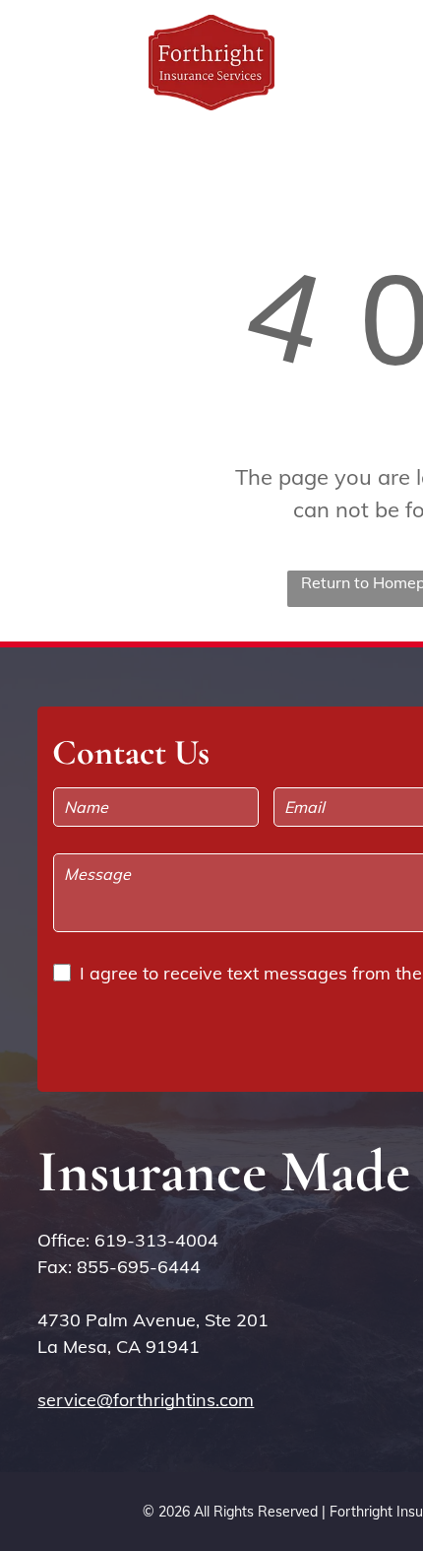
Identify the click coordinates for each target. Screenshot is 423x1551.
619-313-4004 (156, 1240)
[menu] (393, 40)
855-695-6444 (139, 1266)
